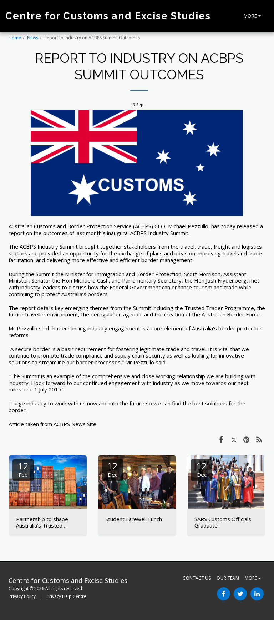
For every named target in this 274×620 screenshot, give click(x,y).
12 (23, 468)
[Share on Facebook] (221, 439)
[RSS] (259, 439)
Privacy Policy (22, 596)
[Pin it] (246, 439)
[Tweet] (234, 439)
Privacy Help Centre (66, 596)
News (32, 38)
